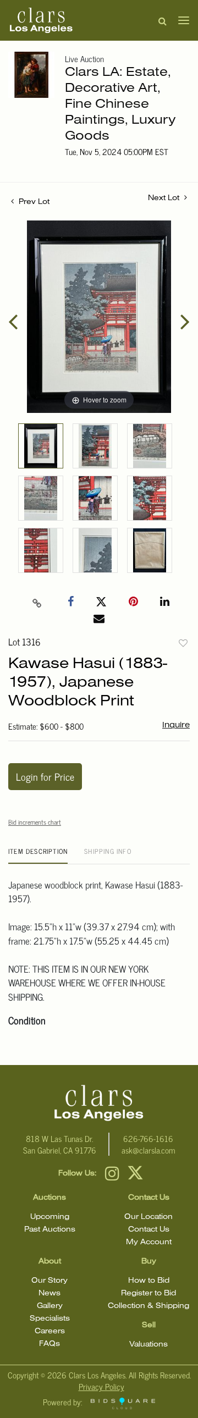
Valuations (148, 1345)
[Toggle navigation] (180, 20)
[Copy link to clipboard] (37, 602)
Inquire (176, 725)
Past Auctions (49, 1230)
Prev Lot (33, 202)
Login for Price (45, 776)
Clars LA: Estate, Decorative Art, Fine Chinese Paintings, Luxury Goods (120, 104)
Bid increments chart (34, 822)
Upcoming (49, 1217)
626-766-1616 (148, 1138)
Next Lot (165, 198)
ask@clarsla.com (148, 1150)
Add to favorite (183, 642)
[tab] (38, 855)
